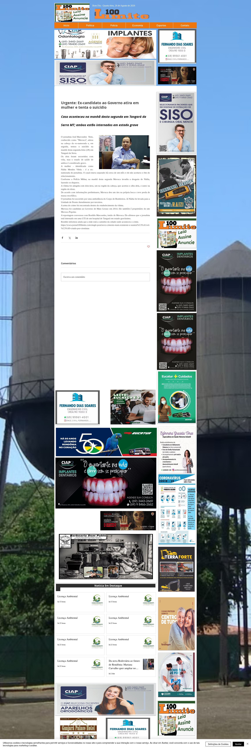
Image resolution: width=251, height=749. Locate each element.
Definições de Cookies (218, 744)
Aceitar (238, 744)
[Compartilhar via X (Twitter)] (69, 237)
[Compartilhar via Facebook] (62, 237)
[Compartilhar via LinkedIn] (76, 237)
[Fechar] (247, 744)
